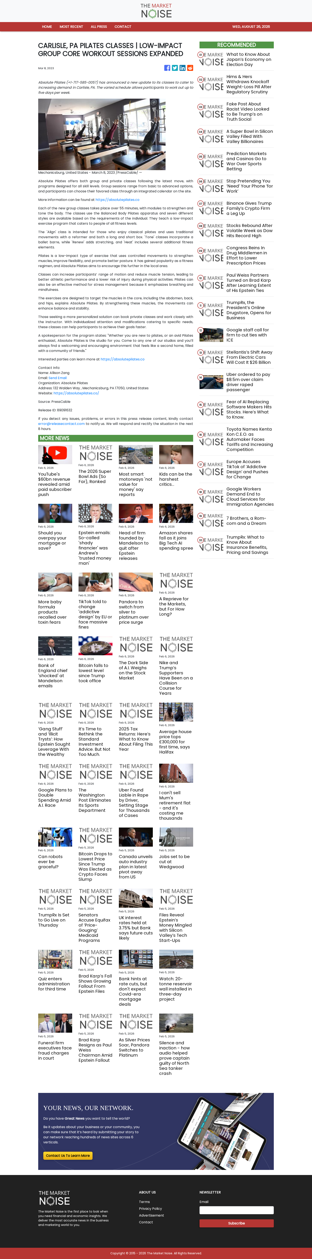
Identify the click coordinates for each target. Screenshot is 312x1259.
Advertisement (151, 1215)
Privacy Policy (150, 1208)
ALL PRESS (99, 26)
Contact (146, 1222)
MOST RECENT (71, 26)
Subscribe (236, 1223)
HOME (47, 26)
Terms (144, 1201)
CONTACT (123, 26)
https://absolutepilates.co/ (76, 393)
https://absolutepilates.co (117, 199)
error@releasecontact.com (61, 423)
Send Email (58, 377)
